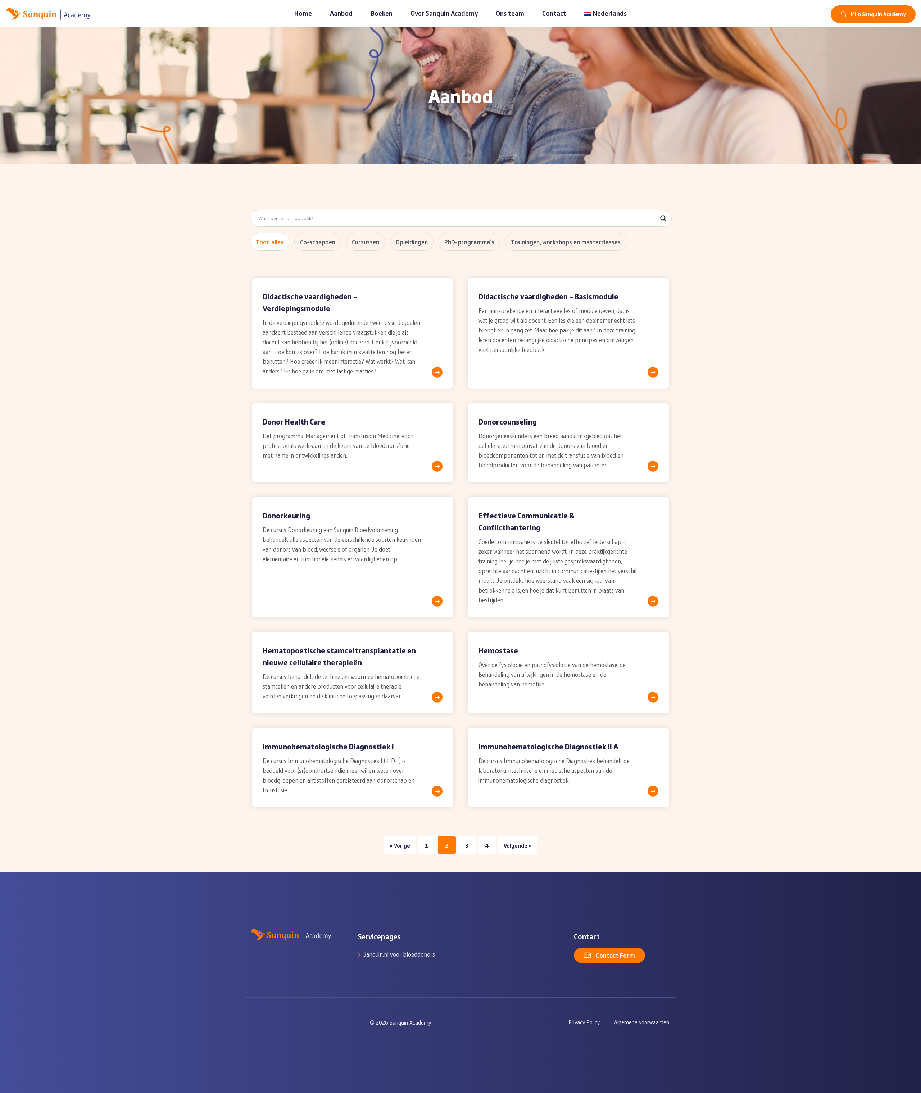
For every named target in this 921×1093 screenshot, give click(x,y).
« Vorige (400, 845)
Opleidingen (412, 241)
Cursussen (365, 241)
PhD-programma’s (469, 241)
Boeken (382, 13)
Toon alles (269, 241)
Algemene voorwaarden (641, 1022)
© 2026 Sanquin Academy (400, 1022)
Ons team (510, 13)
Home (303, 13)
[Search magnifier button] (663, 218)
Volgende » (518, 845)
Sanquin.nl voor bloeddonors (399, 954)
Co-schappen (317, 241)
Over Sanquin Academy (444, 13)
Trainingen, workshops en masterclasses (566, 241)
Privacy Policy (584, 1022)
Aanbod (341, 13)
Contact (554, 13)
